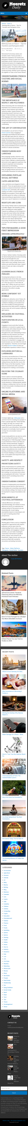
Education (6, 916)
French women (6, 132)
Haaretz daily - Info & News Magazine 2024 (14, 1120)
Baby (5, 882)
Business (6, 892)
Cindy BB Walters (8, 48)
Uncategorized (8, 1004)
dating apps (17, 418)
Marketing (6, 966)
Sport (5, 992)
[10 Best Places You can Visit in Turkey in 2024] (14, 629)
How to (6, 947)
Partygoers (5, 550)
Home (5, 944)
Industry (6, 949)
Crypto (6, 913)
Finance (6, 923)
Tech (5, 997)
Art (4, 880)
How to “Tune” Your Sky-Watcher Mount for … (14, 1079)
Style (5, 994)
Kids (5, 954)
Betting (6, 887)
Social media (7, 990)
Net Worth (7, 975)
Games (6, 932)
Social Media (13, 550)
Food (5, 925)
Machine (6, 963)
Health (6, 940)
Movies (6, 971)
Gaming (6, 937)
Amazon (6, 875)
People (6, 978)
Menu (2, 13)
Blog (5, 889)
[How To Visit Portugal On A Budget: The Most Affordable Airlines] (14, 607)
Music (5, 973)
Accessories (7, 870)
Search (14, 1092)
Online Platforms (15, 548)
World (5, 1006)
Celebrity (6, 904)
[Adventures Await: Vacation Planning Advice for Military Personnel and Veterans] (14, 583)
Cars (5, 897)
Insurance (6, 951)
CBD (5, 901)
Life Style (6, 961)
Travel (10, 50)
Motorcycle (7, 968)
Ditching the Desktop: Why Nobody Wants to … (13, 1060)
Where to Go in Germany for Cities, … (17, 1039)
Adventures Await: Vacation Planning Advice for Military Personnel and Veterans (12, 594)
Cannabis (6, 894)
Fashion (6, 920)
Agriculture (7, 873)
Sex (5, 985)
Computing (7, 911)
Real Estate (7, 980)
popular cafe (6, 189)
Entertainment (8, 918)
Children (6, 906)
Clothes (6, 908)
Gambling (6, 930)
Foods (5, 928)
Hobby (6, 942)
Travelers (20, 550)
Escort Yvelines (12, 345)
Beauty (6, 885)
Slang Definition (8, 987)
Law (5, 956)
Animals (6, 877)
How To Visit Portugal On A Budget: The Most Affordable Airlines (14, 617)
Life (5, 959)
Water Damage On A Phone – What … (13, 1069)
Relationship (7, 983)
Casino (6, 899)
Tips (5, 999)
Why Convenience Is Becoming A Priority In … (13, 1049)
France (7, 548)
